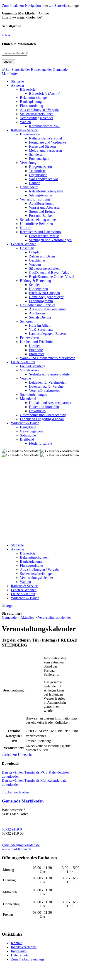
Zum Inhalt (10, 5)
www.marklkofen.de (16, 849)
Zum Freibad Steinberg (27, 959)
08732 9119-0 (12, 829)
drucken (7, 792)
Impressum (19, 951)
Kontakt (16, 943)
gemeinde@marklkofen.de (21, 845)
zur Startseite (58, 5)
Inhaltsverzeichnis (23, 947)
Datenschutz (20, 955)
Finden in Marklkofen (19, 44)
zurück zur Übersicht (17, 755)
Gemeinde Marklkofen (23, 801)
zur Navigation (30, 5)
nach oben (21, 792)
